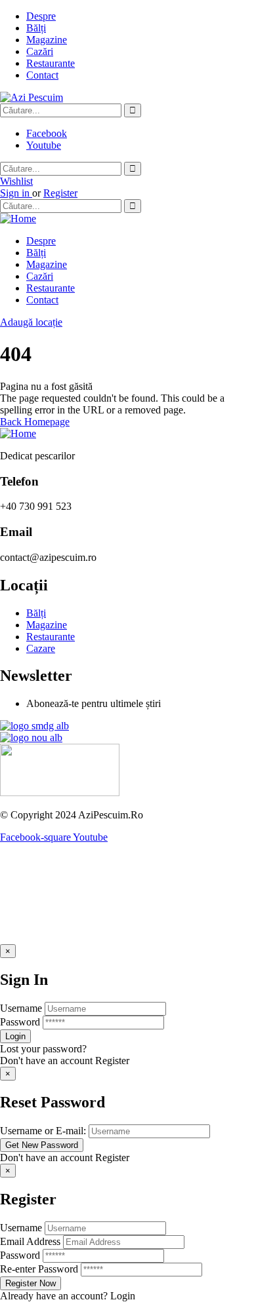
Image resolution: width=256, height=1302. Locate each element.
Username (21, 1008)
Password (20, 1021)
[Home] (18, 218)
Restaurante (50, 63)
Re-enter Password (39, 1268)
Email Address (30, 1241)
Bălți (36, 27)
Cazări (39, 51)
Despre (41, 16)
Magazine (46, 39)
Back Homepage (35, 421)
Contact (42, 75)
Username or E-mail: (43, 1130)
